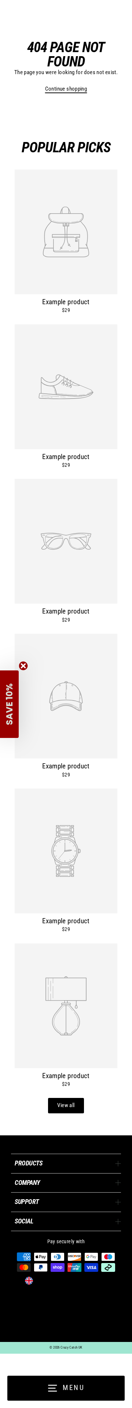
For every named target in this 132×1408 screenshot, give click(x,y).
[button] (9, 704)
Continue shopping (66, 89)
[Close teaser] (23, 665)
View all (65, 1105)
